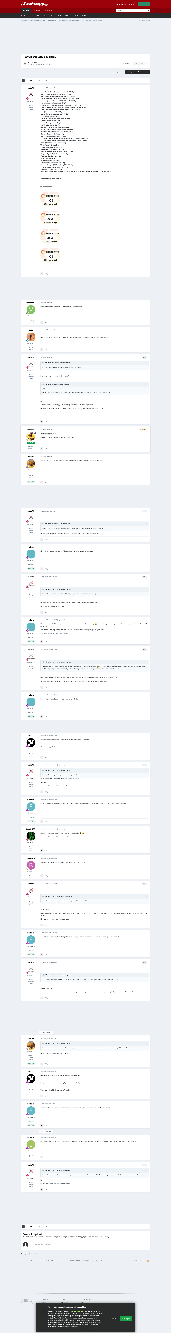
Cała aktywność (37, 10)
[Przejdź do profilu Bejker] (31, 742)
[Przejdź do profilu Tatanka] (31, 463)
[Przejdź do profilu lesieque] (31, 1144)
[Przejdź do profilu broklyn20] (31, 865)
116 (31, 875)
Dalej (30, 80)
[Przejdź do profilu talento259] (31, 836)
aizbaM (34, 62)
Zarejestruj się (144, 4)
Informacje (48, 10)
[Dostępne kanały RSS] (148, 1260)
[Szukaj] (148, 10)
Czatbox (52, 15)
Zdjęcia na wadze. (46, 186)
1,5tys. (32, 320)
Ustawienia (113, 1319)
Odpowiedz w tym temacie (137, 72)
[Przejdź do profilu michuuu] (31, 436)
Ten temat (140, 10)
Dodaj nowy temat (116, 72)
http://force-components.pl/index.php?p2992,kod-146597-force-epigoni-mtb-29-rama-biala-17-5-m (71, 408)
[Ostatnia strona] (35, 80)
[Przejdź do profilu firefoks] (31, 554)
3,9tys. (32, 474)
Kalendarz (67, 15)
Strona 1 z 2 (42, 80)
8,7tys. (32, 446)
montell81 (30, 303)
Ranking (76, 15)
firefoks (30, 547)
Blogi (59, 15)
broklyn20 (31, 858)
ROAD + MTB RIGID (46, 64)
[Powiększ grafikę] (50, 217)
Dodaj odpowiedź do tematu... (42, 1245)
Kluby (44, 15)
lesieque (30, 1138)
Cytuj (46, 274)
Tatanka (30, 457)
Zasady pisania (63, 1303)
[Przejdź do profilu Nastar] (31, 337)
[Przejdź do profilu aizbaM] (25, 63)
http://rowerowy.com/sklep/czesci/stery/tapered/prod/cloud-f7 (60, 1075)
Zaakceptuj (126, 1319)
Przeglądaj (25, 10)
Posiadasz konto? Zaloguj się (125, 4)
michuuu (30, 429)
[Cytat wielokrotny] (41, 273)
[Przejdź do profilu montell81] (31, 309)
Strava (83, 1303)
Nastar (30, 330)
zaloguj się (81, 1237)
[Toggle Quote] (43, 362)
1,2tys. (32, 564)
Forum (23, 15)
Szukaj (84, 15)
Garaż (37, 15)
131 (31, 105)
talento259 (30, 829)
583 (31, 753)
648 (31, 1155)
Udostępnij (127, 63)
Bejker (30, 736)
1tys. (31, 347)
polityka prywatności (77, 1311)
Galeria (31, 15)
